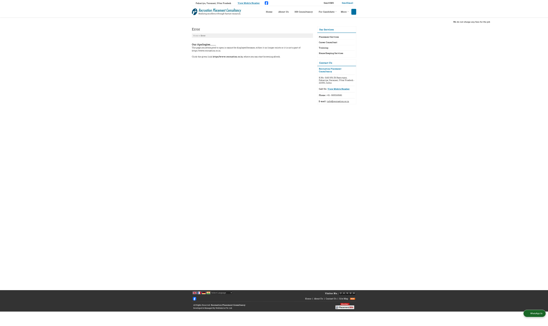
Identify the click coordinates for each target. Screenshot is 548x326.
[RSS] (352, 298)
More (344, 11)
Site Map (343, 298)
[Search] (353, 12)
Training (323, 47)
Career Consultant (328, 42)
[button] (249, 3)
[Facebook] (266, 3)
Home (269, 11)
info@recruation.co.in (338, 101)
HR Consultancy (304, 11)
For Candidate (327, 11)
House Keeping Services (331, 53)
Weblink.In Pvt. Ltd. (223, 308)
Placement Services (329, 37)
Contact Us (331, 298)
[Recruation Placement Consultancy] (216, 11)
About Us (283, 11)
